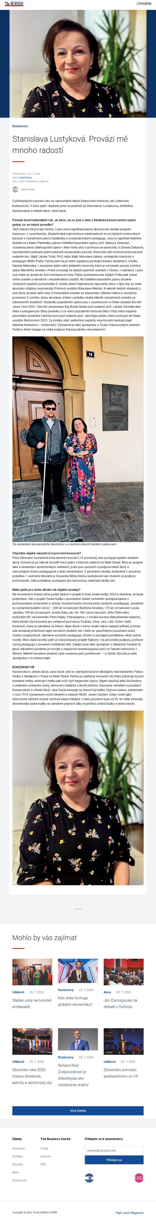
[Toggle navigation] (144, 4)
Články (17, 1139)
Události (18, 992)
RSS (43, 1164)
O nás (44, 1148)
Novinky (17, 1164)
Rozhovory (20, 126)
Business (18, 1148)
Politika (17, 1156)
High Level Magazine (129, 1213)
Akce (107, 992)
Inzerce (46, 1156)
